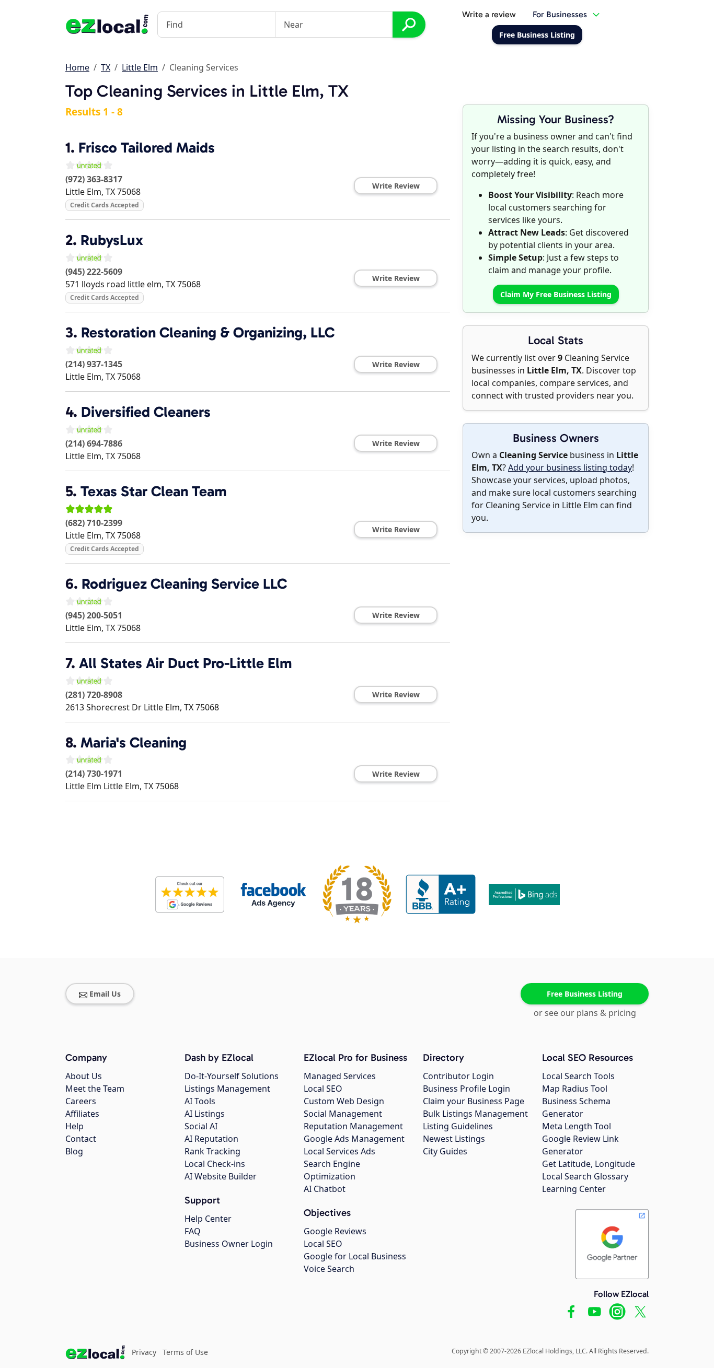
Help (74, 1126)
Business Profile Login (466, 1088)
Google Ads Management (354, 1138)
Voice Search (329, 1269)
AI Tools (200, 1101)
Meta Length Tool (576, 1126)
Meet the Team (94, 1088)
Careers (80, 1101)
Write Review (396, 186)
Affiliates (82, 1113)
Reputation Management (353, 1126)
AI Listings (205, 1113)
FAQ (193, 1231)
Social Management (343, 1113)
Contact (80, 1138)
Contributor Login (458, 1076)
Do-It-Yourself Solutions (232, 1076)
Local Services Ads (339, 1151)
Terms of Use (185, 1352)
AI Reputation (211, 1138)
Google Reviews (335, 1231)
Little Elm (140, 67)
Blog (74, 1151)
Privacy (144, 1352)
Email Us (105, 994)
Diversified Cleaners (146, 411)
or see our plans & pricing (585, 1013)
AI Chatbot (325, 1189)
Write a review (489, 14)
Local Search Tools (578, 1076)
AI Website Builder (221, 1176)
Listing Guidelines (458, 1126)
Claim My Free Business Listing (556, 294)
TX (105, 67)
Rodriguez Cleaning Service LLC (184, 583)
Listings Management (227, 1088)
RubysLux (111, 240)
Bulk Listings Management (475, 1113)
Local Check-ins (215, 1164)
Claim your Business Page (473, 1101)
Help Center (208, 1218)
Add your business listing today (570, 467)
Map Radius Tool (574, 1088)
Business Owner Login (229, 1243)
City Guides (445, 1151)
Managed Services (340, 1076)
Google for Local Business (355, 1256)
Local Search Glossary (585, 1176)
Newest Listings (454, 1138)
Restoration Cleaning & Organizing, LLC (208, 332)
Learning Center (574, 1189)
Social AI (201, 1126)
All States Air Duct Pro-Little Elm (185, 663)
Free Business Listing (585, 994)
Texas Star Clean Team (153, 491)
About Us (83, 1076)
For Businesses (560, 14)
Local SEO (323, 1088)
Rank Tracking (212, 1151)
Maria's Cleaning (133, 742)
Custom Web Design (344, 1101)
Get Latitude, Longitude (588, 1164)
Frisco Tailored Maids (146, 147)
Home (77, 67)
